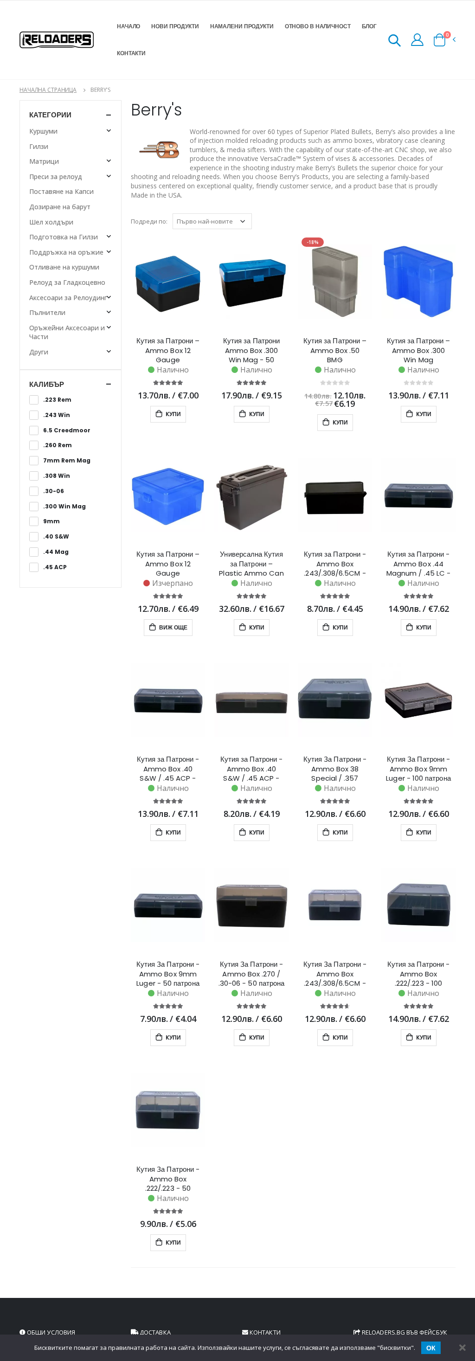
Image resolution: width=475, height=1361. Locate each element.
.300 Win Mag (64, 506)
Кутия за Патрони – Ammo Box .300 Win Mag (418, 350)
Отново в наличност (318, 26)
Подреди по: (149, 221)
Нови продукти (175, 26)
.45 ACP (55, 567)
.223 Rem (57, 400)
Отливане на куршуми (64, 267)
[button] (394, 42)
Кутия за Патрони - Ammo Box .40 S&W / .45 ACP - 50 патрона (251, 769)
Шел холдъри (51, 222)
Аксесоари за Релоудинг (68, 297)
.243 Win (56, 415)
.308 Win (56, 476)
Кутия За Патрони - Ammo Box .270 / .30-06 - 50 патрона (251, 974)
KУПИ (172, 414)
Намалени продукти (242, 26)
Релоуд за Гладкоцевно (67, 282)
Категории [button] (50, 115)
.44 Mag (56, 552)
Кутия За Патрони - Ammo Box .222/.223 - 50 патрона (167, 1179)
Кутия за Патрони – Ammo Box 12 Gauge (167, 350)
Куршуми (43, 131)
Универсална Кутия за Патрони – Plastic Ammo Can (251, 564)
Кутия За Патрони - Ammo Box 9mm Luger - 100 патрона (418, 769)
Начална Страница (48, 90)
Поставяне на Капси (61, 191)
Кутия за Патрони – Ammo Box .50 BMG (334, 350)
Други (38, 351)
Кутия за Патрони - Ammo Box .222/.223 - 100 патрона (418, 974)
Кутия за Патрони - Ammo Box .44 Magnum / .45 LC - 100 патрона (418, 564)
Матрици (44, 161)
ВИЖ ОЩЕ (172, 627)
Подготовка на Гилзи (63, 236)
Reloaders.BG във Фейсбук (403, 1332)
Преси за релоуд (55, 176)
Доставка (154, 1332)
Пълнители (47, 312)
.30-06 (53, 491)
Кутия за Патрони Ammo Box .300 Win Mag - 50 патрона (251, 350)
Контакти (131, 53)
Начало (128, 26)
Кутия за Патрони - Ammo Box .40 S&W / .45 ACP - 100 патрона (168, 769)
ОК (431, 1348)
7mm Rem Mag (66, 460)
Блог (369, 26)
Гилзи (38, 146)
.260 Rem (57, 445)
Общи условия (50, 1332)
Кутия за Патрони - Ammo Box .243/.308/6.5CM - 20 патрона (335, 564)
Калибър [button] (46, 384)
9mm (51, 521)
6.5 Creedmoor (66, 430)
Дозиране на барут (59, 206)
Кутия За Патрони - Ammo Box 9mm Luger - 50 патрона (167, 974)
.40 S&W (56, 536)
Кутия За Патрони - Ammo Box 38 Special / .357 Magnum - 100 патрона (334, 769)
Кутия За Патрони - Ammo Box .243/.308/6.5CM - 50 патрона (334, 974)
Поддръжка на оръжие (66, 252)
